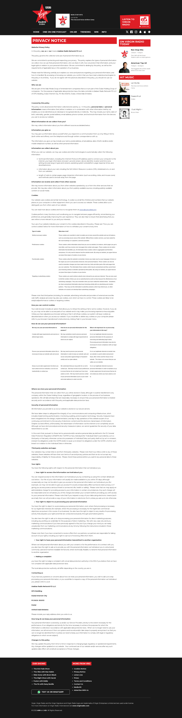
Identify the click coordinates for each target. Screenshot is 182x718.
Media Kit (77, 687)
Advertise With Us (81, 690)
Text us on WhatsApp (52, 692)
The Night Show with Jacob (45, 678)
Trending (85, 32)
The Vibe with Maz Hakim (44, 672)
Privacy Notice (79, 672)
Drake (133, 99)
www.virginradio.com (80, 706)
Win (96, 32)
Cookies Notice (80, 669)
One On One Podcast (54, 32)
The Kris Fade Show (42, 669)
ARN (39, 710)
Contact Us (78, 684)
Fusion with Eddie (41, 681)
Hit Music (127, 77)
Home (36, 32)
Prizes (76, 678)
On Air (73, 32)
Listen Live (78, 675)
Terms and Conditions (83, 681)
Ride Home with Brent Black (45, 675)
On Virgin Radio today (132, 43)
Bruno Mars (135, 112)
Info (104, 32)
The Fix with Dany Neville (44, 684)
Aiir (45, 710)
